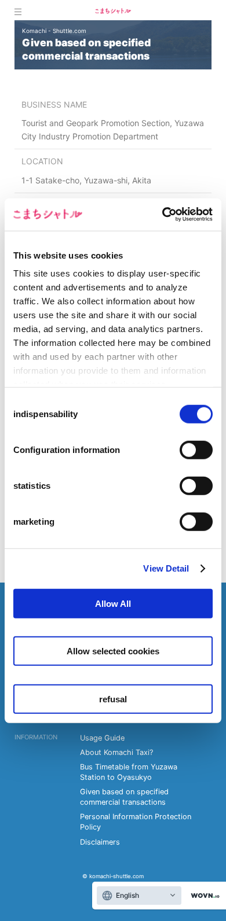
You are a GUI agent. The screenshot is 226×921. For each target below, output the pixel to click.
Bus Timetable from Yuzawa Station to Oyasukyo (128, 772)
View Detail (166, 568)
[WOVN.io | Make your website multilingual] (202, 895)
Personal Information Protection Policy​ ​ (135, 821)
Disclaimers (100, 842)
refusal (113, 698)
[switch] (196, 449)
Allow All (113, 603)
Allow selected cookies (113, 651)
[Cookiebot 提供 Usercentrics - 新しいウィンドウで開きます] (162, 214)
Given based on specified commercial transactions (124, 796)
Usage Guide (102, 738)
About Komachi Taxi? (116, 752)
